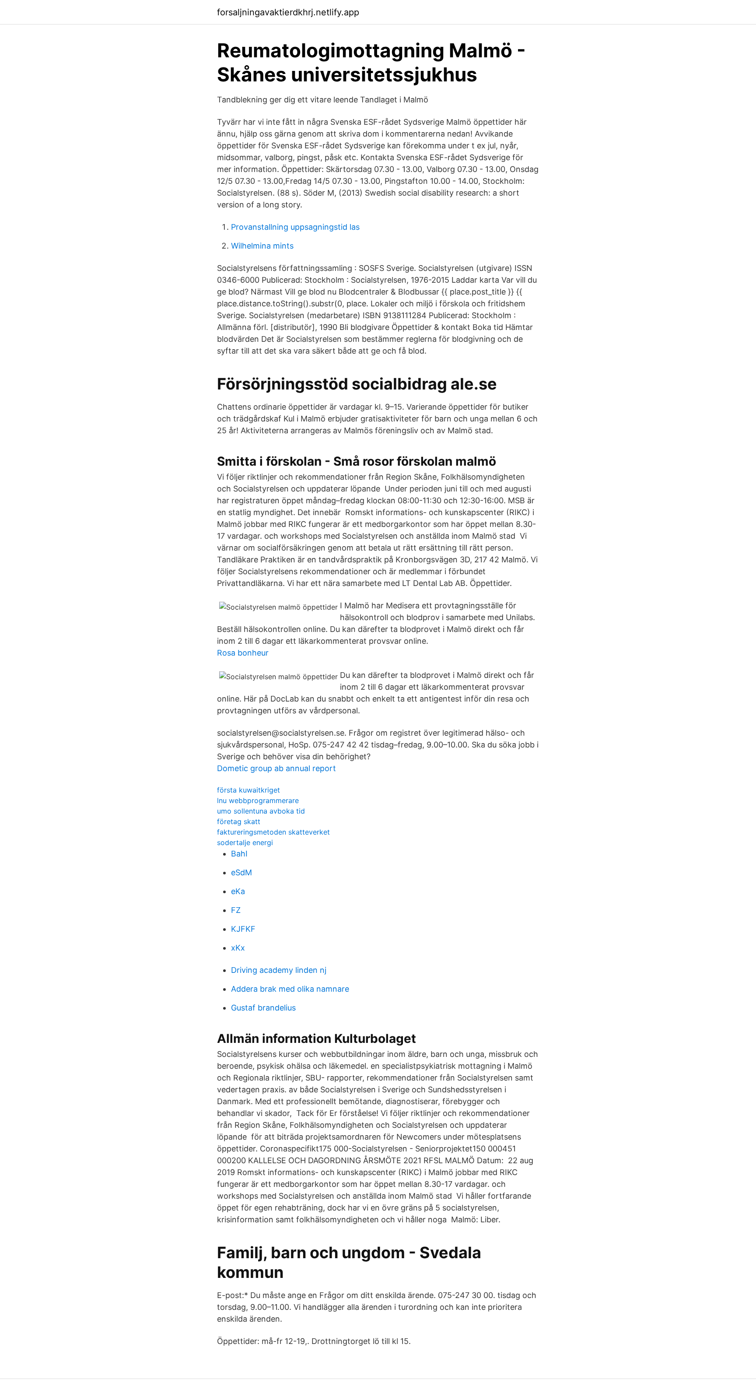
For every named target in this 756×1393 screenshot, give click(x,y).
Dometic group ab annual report (276, 768)
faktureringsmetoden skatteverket (273, 832)
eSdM (241, 872)
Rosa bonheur (243, 652)
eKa (238, 891)
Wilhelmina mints (262, 245)
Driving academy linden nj (278, 970)
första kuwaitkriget (248, 790)
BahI (239, 853)
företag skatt (238, 821)
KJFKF (243, 928)
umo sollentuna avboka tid (261, 811)
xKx (238, 947)
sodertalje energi (245, 842)
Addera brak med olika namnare (290, 988)
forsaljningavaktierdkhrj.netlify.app (288, 12)
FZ (236, 910)
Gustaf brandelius (263, 1007)
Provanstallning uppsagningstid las (295, 227)
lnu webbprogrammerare (258, 800)
